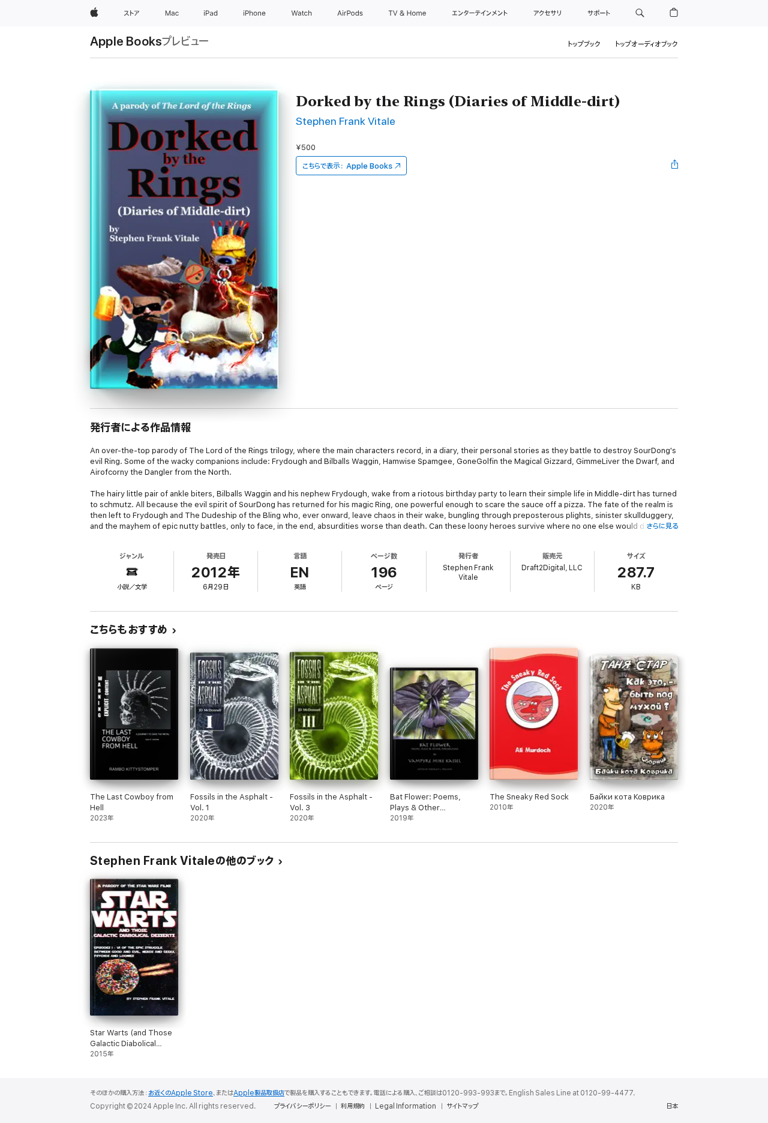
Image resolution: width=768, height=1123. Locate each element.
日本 (672, 1106)
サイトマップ (462, 1106)
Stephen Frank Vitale (345, 121)
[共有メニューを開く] (675, 166)
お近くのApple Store (180, 1093)
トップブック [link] (584, 44)
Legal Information (405, 1106)
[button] (640, 13)
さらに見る (662, 526)
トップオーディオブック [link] (646, 44)
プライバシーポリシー (302, 1106)
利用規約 (353, 1106)
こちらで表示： (347, 165)
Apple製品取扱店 (258, 1093)
